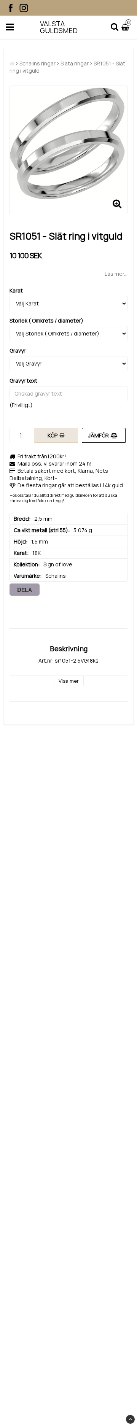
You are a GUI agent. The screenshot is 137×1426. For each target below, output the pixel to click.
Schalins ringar (37, 63)
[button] (126, 27)
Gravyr (17, 350)
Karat (16, 290)
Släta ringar (75, 63)
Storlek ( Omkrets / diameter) (46, 320)
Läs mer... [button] (116, 273)
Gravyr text (23, 380)
